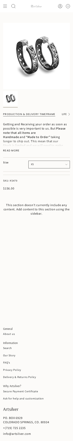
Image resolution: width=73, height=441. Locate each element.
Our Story (9, 355)
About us (9, 334)
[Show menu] (5, 6)
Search (7, 348)
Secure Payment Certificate (20, 391)
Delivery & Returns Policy (19, 377)
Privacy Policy (12, 370)
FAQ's (6, 363)
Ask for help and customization (23, 399)
